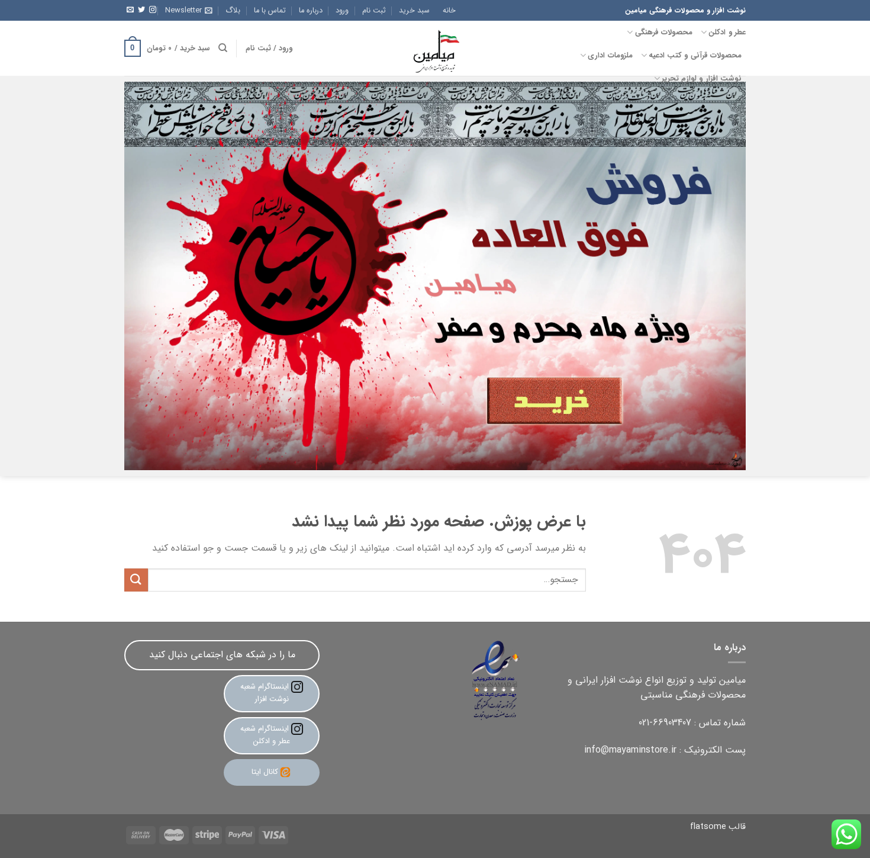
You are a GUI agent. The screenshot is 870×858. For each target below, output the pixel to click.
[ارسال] (136, 580)
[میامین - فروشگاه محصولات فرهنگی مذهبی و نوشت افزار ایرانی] (435, 48)
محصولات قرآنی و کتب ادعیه (695, 56)
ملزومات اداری (610, 56)
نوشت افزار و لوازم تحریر (702, 79)
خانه (449, 11)
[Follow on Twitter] (141, 10)
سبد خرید (414, 11)
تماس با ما (270, 11)
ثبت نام (374, 11)
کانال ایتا (265, 772)
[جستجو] (222, 48)
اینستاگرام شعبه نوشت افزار (265, 692)
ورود (342, 11)
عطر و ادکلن (727, 32)
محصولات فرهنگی (663, 32)
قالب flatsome (718, 827)
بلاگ (232, 11)
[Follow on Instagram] (152, 10)
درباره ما (311, 11)
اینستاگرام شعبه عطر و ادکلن (265, 734)
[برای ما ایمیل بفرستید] (130, 10)
